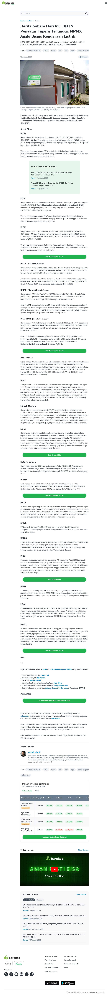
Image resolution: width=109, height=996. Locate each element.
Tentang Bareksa (51, 956)
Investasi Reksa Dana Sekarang (54, 837)
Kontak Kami (49, 964)
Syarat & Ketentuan (52, 968)
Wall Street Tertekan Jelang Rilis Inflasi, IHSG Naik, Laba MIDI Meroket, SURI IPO (54, 915)
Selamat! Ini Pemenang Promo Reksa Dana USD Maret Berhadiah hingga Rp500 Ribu (51, 173)
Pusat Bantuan (50, 960)
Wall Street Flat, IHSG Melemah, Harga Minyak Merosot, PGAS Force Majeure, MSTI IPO (53, 925)
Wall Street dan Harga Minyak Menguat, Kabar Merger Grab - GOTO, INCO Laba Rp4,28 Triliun (54, 906)
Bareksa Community (71, 964)
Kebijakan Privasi (51, 971)
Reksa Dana (27, 791)
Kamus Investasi (70, 960)
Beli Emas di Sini (54, 455)
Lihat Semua (83, 850)
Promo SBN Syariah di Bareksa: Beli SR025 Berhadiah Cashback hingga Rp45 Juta (52, 184)
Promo (33, 178)
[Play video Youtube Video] (54, 869)
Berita (22, 21)
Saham (29, 21)
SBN (37, 791)
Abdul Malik (34, 752)
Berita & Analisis (70, 956)
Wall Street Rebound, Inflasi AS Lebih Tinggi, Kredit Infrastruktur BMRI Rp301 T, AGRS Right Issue (54, 935)
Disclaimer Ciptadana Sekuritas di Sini (54, 701)
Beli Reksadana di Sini (54, 257)
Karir (66, 968)
